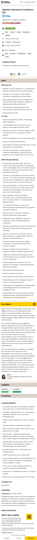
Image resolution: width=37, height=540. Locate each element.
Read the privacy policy (7, 532)
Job (14, 74)
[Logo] (5, 2)
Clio (4, 12)
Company (24, 74)
